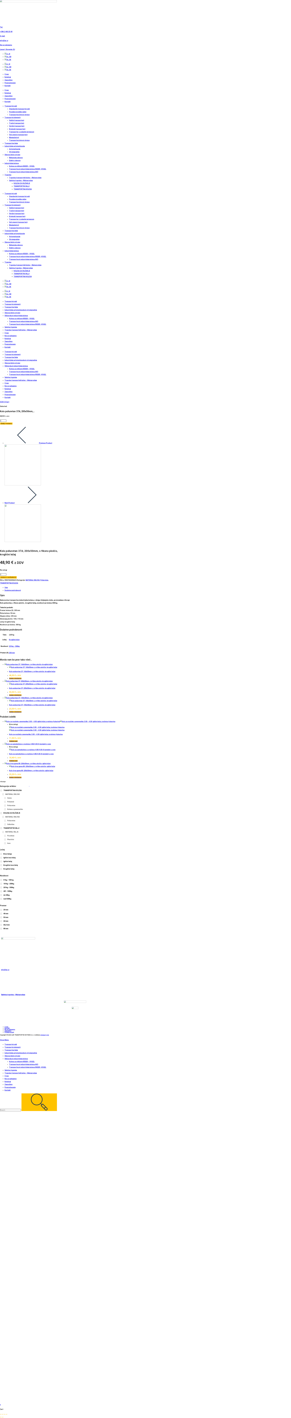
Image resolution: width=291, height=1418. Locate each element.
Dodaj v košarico (6, 423)
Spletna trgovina (11, 327)
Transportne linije (11, 143)
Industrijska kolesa (12, 163)
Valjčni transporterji (16, 120)
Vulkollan (10, 824)
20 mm (5, 910)
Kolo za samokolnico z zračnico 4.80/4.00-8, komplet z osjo (31, 754)
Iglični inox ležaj (9, 858)
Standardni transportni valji (19, 109)
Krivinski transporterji (17, 129)
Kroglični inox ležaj (10, 865)
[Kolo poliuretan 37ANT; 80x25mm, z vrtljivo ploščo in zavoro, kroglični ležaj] (23, 541)
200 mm (12, 653)
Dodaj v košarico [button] (15, 678)
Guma (9, 798)
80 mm (5, 928)
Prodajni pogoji (9, 1032)
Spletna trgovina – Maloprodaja (21, 180)
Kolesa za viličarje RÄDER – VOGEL (22, 166)
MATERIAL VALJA (11, 832)
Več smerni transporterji (18, 135)
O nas (7, 74)
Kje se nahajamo (11, 336)
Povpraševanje (10, 83)
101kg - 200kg (8, 884)
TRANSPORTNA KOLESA (23, 189)
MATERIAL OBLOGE (33, 580)
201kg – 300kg (14, 646)
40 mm (5, 913)
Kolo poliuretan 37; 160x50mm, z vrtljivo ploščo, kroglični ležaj (32, 671)
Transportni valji (11, 106)
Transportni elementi (12, 117)
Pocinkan (10, 836)
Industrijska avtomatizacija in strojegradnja (21, 310)
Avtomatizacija (14, 149)
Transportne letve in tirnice (19, 115)
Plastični (10, 839)
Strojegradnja (14, 152)
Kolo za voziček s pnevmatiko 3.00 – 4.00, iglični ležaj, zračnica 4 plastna (36, 734)
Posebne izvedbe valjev (17, 112)
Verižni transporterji (16, 126)
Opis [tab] (6, 587)
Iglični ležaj (7, 861)
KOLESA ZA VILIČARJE (22, 183)
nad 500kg (7, 899)
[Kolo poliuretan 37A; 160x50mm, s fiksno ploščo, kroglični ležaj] (23, 485)
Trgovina (8, 175)
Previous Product (45, 443)
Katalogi (8, 77)
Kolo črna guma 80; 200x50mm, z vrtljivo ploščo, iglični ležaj (31, 771)
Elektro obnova (14, 160)
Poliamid (10, 802)
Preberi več (13, 741)
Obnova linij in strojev (12, 155)
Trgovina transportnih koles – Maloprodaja (25, 178)
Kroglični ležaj (14, 640)
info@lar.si (5, 970)
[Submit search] (39, 1102)
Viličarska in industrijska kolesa (16, 316)
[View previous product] (22, 443)
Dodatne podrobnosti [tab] (13, 590)
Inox (8, 843)
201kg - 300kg (8, 887)
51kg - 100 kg (8, 880)
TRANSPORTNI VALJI (21, 186)
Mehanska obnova (16, 158)
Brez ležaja (7, 854)
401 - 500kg (7, 891)
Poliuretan (44, 580)
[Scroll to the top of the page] (0, 1037)
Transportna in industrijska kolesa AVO (23, 172)
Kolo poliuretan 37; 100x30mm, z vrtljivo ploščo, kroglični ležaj (32, 705)
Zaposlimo (9, 80)
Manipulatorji (14, 137)
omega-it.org (44, 1035)
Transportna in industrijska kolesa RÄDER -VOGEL (27, 169)
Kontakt (8, 86)
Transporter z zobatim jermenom (21, 132)
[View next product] (32, 503)
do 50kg (6, 895)
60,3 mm (6, 925)
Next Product (10, 503)
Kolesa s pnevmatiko (15, 809)
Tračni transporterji (16, 123)
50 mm (5, 917)
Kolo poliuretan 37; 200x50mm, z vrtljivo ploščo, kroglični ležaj (32, 688)
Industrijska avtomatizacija (15, 146)
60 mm (5, 921)
